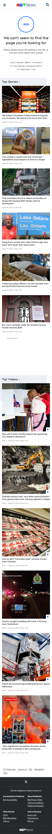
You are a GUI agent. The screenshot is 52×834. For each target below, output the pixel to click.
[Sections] (4, 5)
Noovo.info (32, 815)
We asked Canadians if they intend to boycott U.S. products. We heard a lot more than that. (25, 116)
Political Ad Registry (36, 806)
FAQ (30, 769)
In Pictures (36, 62)
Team (5, 773)
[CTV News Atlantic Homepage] (26, 5)
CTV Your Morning (17, 66)
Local (12, 62)
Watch (27, 62)
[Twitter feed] (26, 781)
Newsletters (39, 769)
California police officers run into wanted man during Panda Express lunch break (25, 285)
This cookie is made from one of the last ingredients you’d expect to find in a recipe (23, 158)
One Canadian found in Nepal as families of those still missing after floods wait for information (24, 201)
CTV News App (9, 769)
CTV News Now (23, 69)
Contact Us (22, 769)
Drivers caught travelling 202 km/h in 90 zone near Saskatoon (24, 622)
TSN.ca (6, 821)
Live (33, 69)
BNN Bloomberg (9, 818)
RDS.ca (31, 821)
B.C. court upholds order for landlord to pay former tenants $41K (24, 326)
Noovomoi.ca (33, 818)
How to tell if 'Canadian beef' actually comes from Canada (24, 560)
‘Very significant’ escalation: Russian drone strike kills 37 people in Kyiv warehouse (24, 747)
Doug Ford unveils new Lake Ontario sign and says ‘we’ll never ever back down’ (25, 243)
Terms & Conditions (35, 803)
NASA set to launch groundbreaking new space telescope (26, 685)
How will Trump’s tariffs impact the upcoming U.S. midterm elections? (24, 435)
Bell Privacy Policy (35, 800)
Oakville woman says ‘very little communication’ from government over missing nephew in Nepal (26, 497)
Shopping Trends (34, 66)
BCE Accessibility (10, 800)
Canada (19, 62)
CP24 (5, 815)
